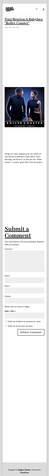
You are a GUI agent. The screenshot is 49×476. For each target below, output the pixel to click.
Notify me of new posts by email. (20, 326)
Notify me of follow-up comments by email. (24, 321)
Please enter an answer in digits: (17, 307)
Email (7, 286)
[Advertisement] (24, 61)
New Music (16, 27)
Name (7, 276)
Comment (9, 249)
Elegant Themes (24, 470)
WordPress (24, 473)
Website (8, 296)
